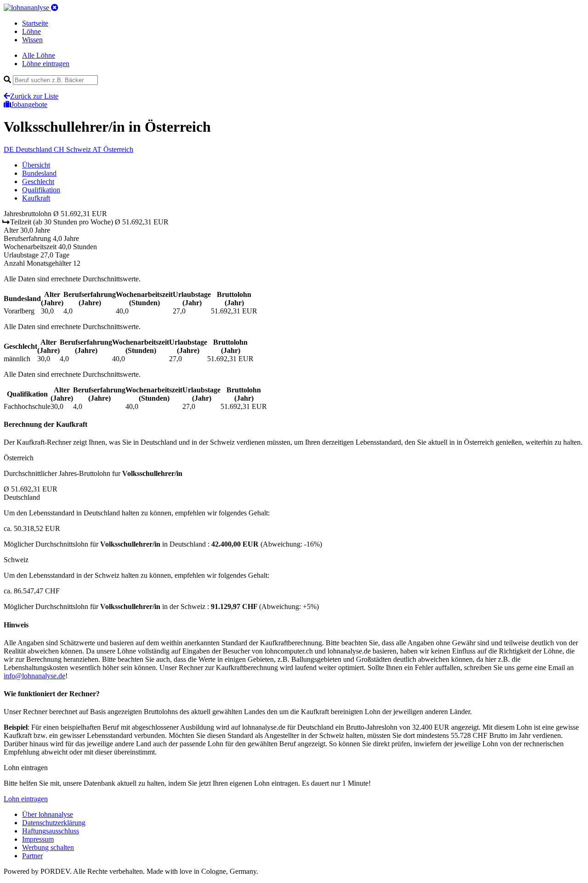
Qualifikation (41, 190)
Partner (32, 856)
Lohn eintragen (26, 799)
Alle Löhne (38, 55)
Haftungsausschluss (50, 831)
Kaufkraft (36, 198)
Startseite (35, 23)
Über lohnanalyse (47, 814)
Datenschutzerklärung (53, 823)
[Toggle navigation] (54, 7)
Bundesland (39, 173)
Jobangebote (29, 104)
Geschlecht (38, 181)
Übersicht (36, 165)
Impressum (38, 839)
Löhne (31, 31)
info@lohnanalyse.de (34, 676)
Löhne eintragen (45, 63)
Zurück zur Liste (34, 96)
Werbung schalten (48, 847)
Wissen (32, 40)
